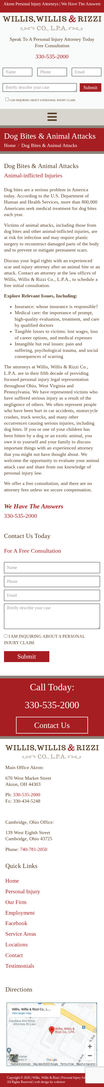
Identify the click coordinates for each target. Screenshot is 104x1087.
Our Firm (15, 902)
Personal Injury (22, 891)
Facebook (16, 923)
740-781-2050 (33, 849)
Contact (14, 955)
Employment (20, 913)
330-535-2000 (52, 56)
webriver (59, 1082)
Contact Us (52, 725)
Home (12, 881)
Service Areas (20, 934)
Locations (16, 944)
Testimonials (19, 966)
